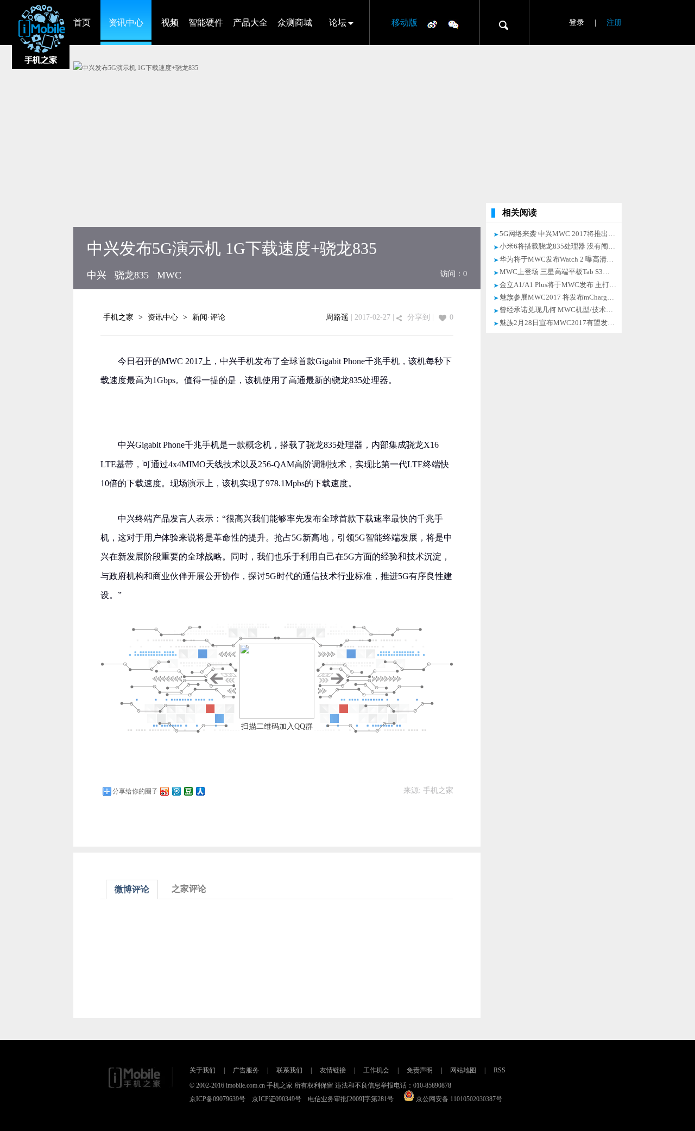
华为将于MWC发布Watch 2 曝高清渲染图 (564, 259)
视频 (170, 22)
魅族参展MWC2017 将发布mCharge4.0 (560, 297)
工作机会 (376, 1070)
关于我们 (202, 1070)
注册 (614, 22)
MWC (169, 275)
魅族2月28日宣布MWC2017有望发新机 (561, 323)
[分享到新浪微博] (164, 791)
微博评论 (132, 889)
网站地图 (463, 1070)
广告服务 (246, 1070)
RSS (500, 1070)
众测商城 (294, 22)
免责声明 (420, 1070)
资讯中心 (126, 22)
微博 (432, 24)
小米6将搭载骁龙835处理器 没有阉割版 (561, 246)
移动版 (404, 22)
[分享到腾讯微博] (176, 791)
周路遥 (337, 317)
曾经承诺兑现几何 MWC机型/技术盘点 (560, 310)
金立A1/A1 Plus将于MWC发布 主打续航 (561, 285)
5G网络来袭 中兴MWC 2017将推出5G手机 (565, 234)
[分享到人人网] (200, 791)
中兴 (96, 275)
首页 (82, 22)
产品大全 (250, 22)
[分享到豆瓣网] (188, 791)
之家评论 (189, 888)
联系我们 (289, 1070)
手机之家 (118, 317)
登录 (576, 22)
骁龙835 (132, 275)
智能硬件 (205, 22)
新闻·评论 (208, 317)
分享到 (418, 317)
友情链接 (333, 1070)
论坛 (337, 22)
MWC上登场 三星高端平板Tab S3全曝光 (562, 272)
